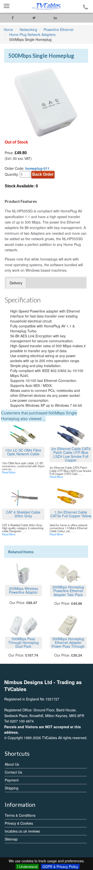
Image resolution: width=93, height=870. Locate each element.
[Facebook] (12, 18)
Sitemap (11, 839)
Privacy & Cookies (19, 823)
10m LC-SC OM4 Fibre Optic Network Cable (23, 452)
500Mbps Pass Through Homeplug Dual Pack (23, 642)
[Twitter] (34, 18)
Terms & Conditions (20, 815)
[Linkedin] (55, 18)
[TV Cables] (46, 6)
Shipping (11, 787)
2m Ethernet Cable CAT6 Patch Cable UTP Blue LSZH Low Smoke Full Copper (71, 455)
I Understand (27, 866)
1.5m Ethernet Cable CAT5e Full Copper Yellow (70, 514)
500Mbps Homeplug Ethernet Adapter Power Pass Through (68, 642)
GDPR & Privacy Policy (60, 866)
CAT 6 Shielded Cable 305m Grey (23, 514)
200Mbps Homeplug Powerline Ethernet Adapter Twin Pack (68, 590)
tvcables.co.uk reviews (22, 831)
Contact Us (13, 772)
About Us (12, 764)
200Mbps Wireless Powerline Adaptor (23, 590)
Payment (12, 780)
